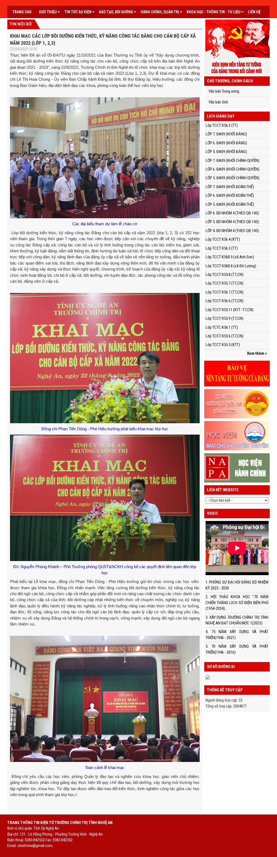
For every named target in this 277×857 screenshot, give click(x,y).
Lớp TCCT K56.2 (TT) (222, 125)
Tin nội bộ (20, 24)
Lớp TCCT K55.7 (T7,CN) (224, 283)
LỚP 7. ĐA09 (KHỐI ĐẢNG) (226, 134)
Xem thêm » (257, 353)
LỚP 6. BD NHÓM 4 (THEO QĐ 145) (232, 213)
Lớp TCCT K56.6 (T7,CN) (224, 300)
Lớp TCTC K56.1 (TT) (222, 327)
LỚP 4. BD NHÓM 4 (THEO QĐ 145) (232, 230)
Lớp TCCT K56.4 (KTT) (223, 239)
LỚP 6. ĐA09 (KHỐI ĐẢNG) (226, 143)
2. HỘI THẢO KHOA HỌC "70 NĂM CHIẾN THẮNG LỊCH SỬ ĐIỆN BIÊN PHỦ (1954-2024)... (237, 602)
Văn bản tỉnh (218, 102)
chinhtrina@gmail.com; (35, 845)
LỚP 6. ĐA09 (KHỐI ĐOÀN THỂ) (230, 195)
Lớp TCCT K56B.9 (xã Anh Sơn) (230, 257)
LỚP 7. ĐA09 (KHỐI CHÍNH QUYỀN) (232, 160)
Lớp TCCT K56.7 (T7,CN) (224, 292)
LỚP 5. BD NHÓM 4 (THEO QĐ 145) (232, 221)
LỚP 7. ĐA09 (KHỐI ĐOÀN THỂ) (230, 186)
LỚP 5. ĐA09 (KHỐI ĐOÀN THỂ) (230, 204)
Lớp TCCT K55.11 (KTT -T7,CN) (229, 309)
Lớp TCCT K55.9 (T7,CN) (224, 318)
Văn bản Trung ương (224, 91)
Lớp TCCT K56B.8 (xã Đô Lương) (231, 265)
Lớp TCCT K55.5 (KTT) (223, 344)
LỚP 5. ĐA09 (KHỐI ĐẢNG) (226, 151)
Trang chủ (21, 12)
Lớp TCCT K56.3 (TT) (222, 248)
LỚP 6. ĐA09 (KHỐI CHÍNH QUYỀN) (232, 169)
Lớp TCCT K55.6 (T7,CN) (224, 336)
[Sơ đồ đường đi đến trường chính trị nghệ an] (208, 676)
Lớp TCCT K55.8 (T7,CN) (224, 274)
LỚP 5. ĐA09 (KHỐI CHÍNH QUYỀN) (232, 177)
